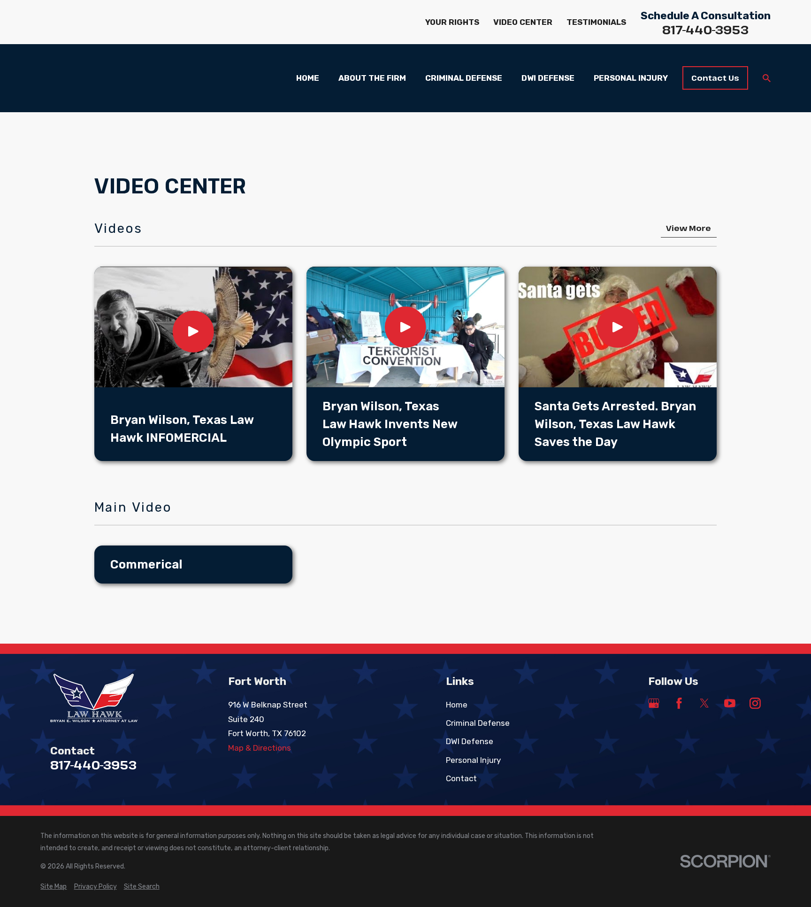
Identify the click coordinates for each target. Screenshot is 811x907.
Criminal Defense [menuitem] (463, 78)
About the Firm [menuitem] (372, 78)
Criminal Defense (478, 723)
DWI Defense (469, 741)
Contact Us (715, 77)
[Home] (106, 698)
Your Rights (452, 22)
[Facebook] (679, 703)
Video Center (522, 22)
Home (456, 704)
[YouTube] (729, 703)
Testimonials (596, 22)
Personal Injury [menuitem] (631, 78)
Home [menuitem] (307, 78)
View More (688, 228)
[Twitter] (704, 703)
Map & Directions (259, 748)
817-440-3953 (705, 30)
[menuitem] (53, 887)
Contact (461, 778)
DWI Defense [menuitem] (547, 78)
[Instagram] (755, 703)
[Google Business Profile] (653, 703)
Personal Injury (473, 760)
